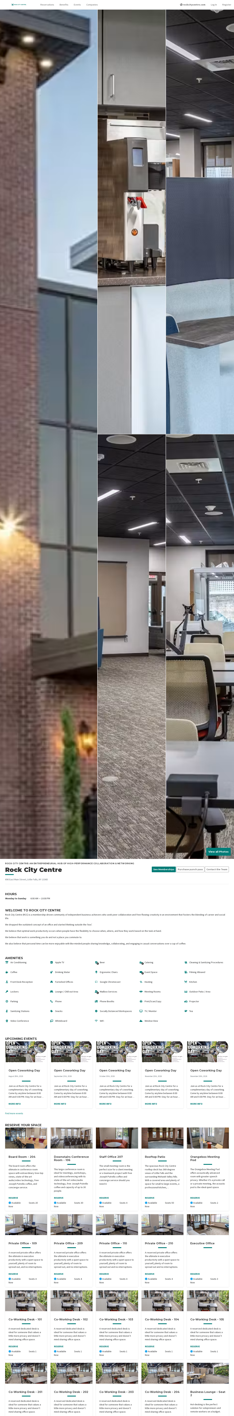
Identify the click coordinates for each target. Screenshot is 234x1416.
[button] (47, 4)
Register (226, 4)
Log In (214, 4)
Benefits (64, 4)
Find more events (14, 1113)
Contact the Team (216, 869)
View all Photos (218, 851)
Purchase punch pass (190, 869)
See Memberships (163, 869)
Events (77, 4)
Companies (92, 4)
